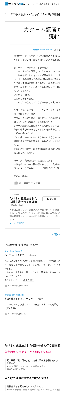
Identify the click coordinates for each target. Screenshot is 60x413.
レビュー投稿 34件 (17, 223)
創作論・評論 (21, 389)
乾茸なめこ (12, 363)
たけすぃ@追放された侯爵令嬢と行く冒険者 (23, 200)
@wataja (33, 255)
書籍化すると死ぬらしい (18, 386)
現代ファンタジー (22, 366)
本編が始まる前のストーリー (19, 298)
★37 (9, 366)
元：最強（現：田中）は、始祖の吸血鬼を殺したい (31, 360)
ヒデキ (41, 298)
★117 (9, 389)
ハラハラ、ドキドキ (14, 254)
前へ (57, 234)
